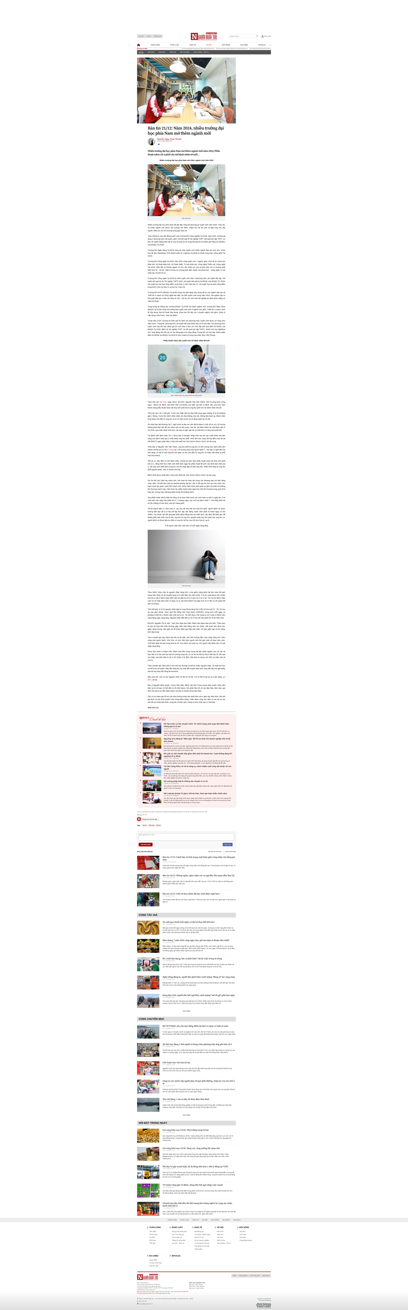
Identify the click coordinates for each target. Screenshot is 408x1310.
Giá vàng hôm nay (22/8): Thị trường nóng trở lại (186, 1130)
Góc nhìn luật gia (178, 1234)
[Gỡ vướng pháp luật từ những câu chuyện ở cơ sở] (152, 785)
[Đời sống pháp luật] (248, 1305)
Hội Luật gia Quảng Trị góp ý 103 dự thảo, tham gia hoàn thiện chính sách (195, 793)
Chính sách (153, 1234)
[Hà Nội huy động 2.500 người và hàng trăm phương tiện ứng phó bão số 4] (148, 1050)
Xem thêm (186, 1011)
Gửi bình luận (145, 844)
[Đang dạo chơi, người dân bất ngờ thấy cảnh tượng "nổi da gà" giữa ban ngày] (148, 1001)
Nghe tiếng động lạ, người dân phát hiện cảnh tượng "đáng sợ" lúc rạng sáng (199, 977)
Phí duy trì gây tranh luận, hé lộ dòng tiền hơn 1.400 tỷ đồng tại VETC (195, 1166)
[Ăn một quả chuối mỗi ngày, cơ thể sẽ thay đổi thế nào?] (148, 928)
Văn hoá (173, 52)
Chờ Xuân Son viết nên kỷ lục (176, 1062)
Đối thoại (152, 1240)
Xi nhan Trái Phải (155, 1263)
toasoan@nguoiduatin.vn (146, 1304)
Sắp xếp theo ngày (230, 851)
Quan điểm (153, 1260)
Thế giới (152, 1243)
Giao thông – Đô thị (201, 52)
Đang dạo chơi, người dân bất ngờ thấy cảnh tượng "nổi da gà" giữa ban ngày (199, 995)
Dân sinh (151, 52)
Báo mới (266, 1275)
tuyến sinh (151, 825)
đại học (158, 825)
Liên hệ (141, 36)
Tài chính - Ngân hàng (202, 1234)
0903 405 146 (142, 1301)
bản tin (145, 825)
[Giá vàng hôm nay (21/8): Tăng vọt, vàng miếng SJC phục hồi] (148, 1154)
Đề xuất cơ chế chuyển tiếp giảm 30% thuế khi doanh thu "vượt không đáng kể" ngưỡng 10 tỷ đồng (198, 755)
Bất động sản (199, 1231)
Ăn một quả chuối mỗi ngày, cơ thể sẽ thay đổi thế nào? (189, 922)
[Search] (257, 36)
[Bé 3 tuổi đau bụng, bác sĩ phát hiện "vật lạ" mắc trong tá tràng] (148, 964)
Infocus (262, 45)
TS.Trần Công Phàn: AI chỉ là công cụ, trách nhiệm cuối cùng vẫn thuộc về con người (197, 767)
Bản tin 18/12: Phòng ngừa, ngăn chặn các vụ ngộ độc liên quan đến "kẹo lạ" (199, 875)
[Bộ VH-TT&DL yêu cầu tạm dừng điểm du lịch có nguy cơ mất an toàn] (148, 1032)
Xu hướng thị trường (201, 1243)
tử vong (170, 450)
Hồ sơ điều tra (177, 1237)
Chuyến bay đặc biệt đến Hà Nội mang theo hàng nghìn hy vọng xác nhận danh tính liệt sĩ (197, 1204)
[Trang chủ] (204, 36)
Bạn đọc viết (153, 1266)
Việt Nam (163, 402)
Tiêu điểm (152, 1231)
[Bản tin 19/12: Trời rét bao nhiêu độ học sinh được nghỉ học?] (148, 899)
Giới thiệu (243, 1275)
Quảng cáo (157, 36)
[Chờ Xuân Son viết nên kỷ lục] (148, 1068)
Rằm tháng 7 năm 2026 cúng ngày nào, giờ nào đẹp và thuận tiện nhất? (196, 940)
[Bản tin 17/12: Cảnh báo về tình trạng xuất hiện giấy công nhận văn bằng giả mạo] (148, 863)
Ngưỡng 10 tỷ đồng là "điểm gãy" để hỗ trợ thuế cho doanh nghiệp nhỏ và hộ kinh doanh (197, 740)
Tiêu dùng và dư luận (201, 1246)
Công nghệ (198, 1249)
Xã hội (209, 45)
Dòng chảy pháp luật (179, 1231)
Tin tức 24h (255, 1275)
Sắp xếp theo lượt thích (214, 851)
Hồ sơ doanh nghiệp (201, 1240)
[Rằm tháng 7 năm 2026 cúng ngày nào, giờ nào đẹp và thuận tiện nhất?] (148, 946)
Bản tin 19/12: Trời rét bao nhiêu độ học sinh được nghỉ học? (191, 893)
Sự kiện (152, 1237)
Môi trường (184, 52)
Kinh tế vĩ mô (199, 1237)
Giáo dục (162, 52)
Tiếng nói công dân (178, 1240)
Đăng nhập (228, 844)
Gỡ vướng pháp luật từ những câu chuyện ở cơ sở (186, 781)
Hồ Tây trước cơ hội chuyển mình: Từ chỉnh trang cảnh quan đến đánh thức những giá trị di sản (196, 725)
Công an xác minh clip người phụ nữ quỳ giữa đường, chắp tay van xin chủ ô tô (199, 1082)
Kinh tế (193, 45)
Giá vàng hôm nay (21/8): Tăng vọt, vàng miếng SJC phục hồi (191, 1148)
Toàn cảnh (155, 45)
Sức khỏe (242, 1234)
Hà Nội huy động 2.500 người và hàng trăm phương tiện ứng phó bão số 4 (197, 1044)
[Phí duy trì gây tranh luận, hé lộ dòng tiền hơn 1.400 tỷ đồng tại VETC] (148, 1172)
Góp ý (149, 36)
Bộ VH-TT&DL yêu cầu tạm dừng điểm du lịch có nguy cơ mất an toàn (195, 1026)
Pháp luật (174, 45)
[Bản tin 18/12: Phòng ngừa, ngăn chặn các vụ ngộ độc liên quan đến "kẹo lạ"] (148, 881)
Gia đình (242, 1231)
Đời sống (226, 45)
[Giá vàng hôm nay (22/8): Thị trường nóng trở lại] (148, 1136)
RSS (234, 1275)
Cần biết (242, 1237)
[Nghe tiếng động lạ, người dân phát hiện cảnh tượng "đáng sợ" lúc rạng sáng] (148, 983)
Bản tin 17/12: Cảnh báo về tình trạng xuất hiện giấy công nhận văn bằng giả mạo (199, 858)
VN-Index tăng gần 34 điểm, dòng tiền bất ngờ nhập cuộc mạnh (193, 1185)
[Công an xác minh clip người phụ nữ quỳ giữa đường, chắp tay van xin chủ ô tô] (148, 1087)
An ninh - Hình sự (178, 1243)
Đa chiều (244, 45)
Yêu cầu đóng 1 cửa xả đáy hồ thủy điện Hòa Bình (186, 1099)
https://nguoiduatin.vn (143, 1282)
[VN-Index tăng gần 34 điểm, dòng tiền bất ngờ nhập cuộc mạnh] (148, 1191)
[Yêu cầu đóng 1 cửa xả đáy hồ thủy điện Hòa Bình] (148, 1105)
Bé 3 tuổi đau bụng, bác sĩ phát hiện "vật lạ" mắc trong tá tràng (192, 958)
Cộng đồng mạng (245, 1240)
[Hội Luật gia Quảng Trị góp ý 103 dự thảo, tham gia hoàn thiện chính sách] (152, 797)
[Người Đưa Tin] (176, 1277)
